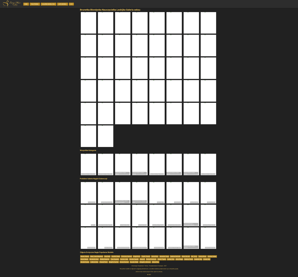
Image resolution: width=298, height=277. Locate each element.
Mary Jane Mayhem (96, 256)
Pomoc (146, 266)
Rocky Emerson (151, 259)
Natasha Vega (164, 256)
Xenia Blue (155, 256)
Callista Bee (94, 262)
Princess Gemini (126, 256)
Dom (26, 4)
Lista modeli (62, 4)
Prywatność (141, 266)
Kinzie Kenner (124, 262)
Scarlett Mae (116, 256)
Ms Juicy (194, 256)
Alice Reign (179, 259)
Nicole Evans (85, 262)
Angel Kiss (136, 256)
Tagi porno (34, 4)
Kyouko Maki (134, 262)
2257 (165, 266)
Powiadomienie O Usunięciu (156, 266)
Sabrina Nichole (175, 256)
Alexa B (142, 259)
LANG (71, 4)
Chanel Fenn (103, 262)
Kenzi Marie (84, 259)
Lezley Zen (170, 259)
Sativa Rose (202, 256)
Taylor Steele (146, 256)
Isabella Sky (198, 259)
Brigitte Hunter (113, 262)
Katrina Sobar (212, 256)
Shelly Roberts (104, 259)
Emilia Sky (207, 259)
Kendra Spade (134, 259)
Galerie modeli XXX (48, 4)
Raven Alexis (85, 256)
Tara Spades (115, 259)
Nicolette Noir (94, 259)
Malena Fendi (188, 259)
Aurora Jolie (124, 259)
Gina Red (107, 256)
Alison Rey (155, 262)
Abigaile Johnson (145, 262)
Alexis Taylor (162, 259)
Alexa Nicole (186, 256)
